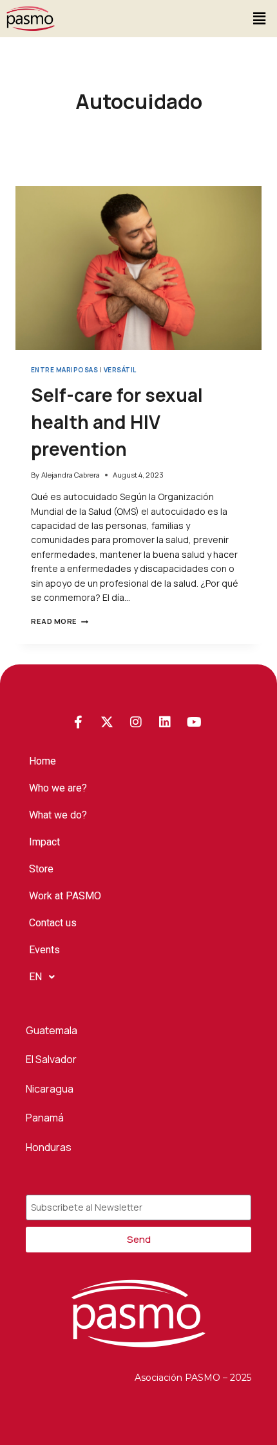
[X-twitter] (107, 722)
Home (42, 761)
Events (44, 950)
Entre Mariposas (64, 370)
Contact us (53, 923)
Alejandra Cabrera (70, 475)
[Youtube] (194, 722)
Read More (59, 621)
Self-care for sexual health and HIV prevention (117, 422)
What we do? (58, 815)
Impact (44, 842)
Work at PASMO (65, 896)
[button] (260, 18)
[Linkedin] (165, 722)
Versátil (120, 370)
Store (41, 869)
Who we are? (58, 788)
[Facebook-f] (78, 722)
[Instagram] (136, 722)
